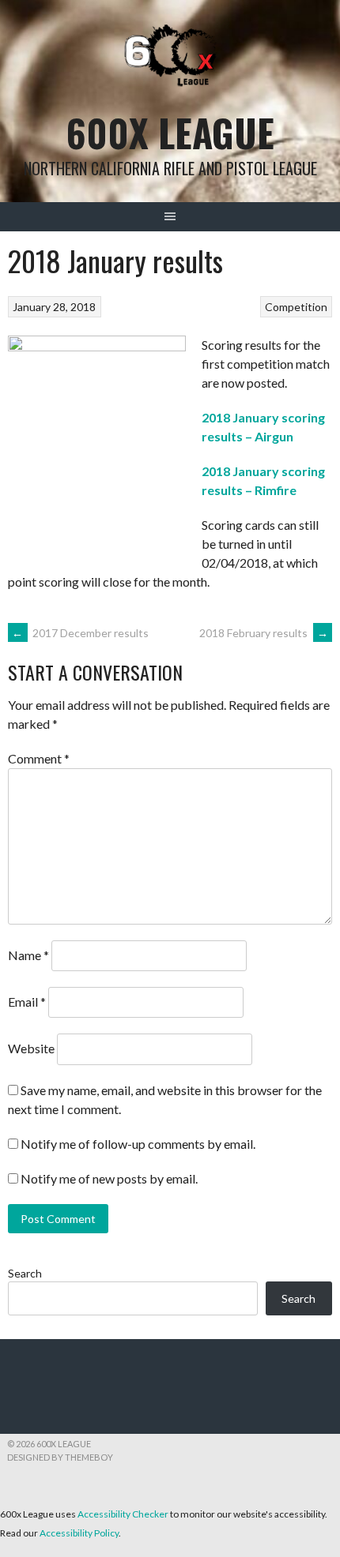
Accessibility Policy (79, 1533)
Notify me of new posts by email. (109, 1178)
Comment (39, 758)
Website (31, 1048)
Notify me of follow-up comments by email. (138, 1143)
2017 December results (80, 633)
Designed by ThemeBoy (60, 1457)
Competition (296, 306)
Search (25, 1273)
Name (28, 954)
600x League (170, 132)
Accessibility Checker (122, 1514)
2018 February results (263, 633)
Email (27, 1001)
